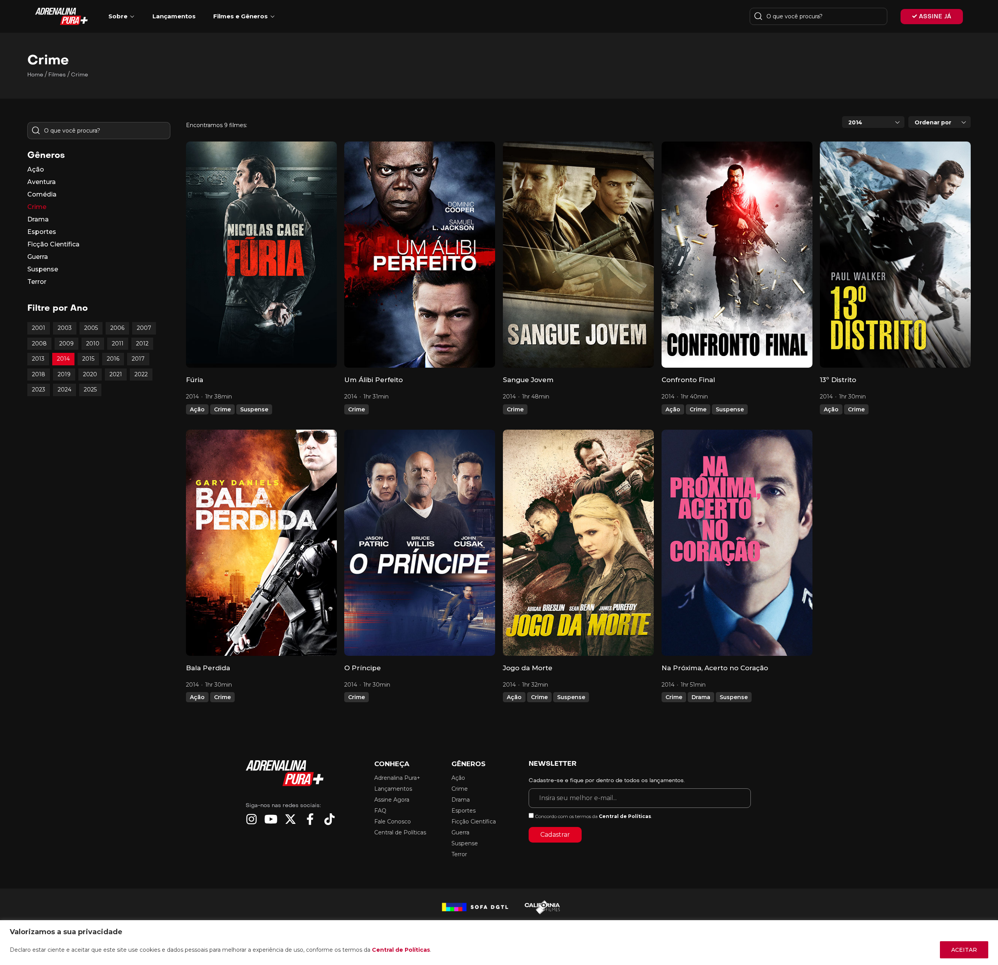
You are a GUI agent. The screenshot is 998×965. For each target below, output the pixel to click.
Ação (197, 409)
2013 (38, 358)
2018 (38, 374)
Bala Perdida (208, 668)
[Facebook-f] (310, 819)
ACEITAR (964, 949)
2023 (38, 389)
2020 (90, 374)
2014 (63, 358)
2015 (88, 358)
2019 (64, 374)
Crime (222, 409)
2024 (64, 389)
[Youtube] (271, 819)
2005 (91, 327)
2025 (90, 389)
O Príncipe (362, 668)
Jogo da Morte (527, 668)
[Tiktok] (329, 819)
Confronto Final (688, 380)
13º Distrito (838, 380)
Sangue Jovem (528, 380)
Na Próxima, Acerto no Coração (715, 668)
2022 (141, 374)
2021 (116, 374)
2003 (65, 327)
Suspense (254, 409)
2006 (117, 327)
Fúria (194, 380)
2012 (142, 343)
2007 (144, 327)
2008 (39, 343)
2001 (38, 327)
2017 (138, 358)
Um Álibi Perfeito (373, 380)
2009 (66, 343)
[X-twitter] (290, 819)
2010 (92, 343)
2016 (113, 358)
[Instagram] (251, 819)
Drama (701, 697)
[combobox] (873, 122)
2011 (118, 343)
